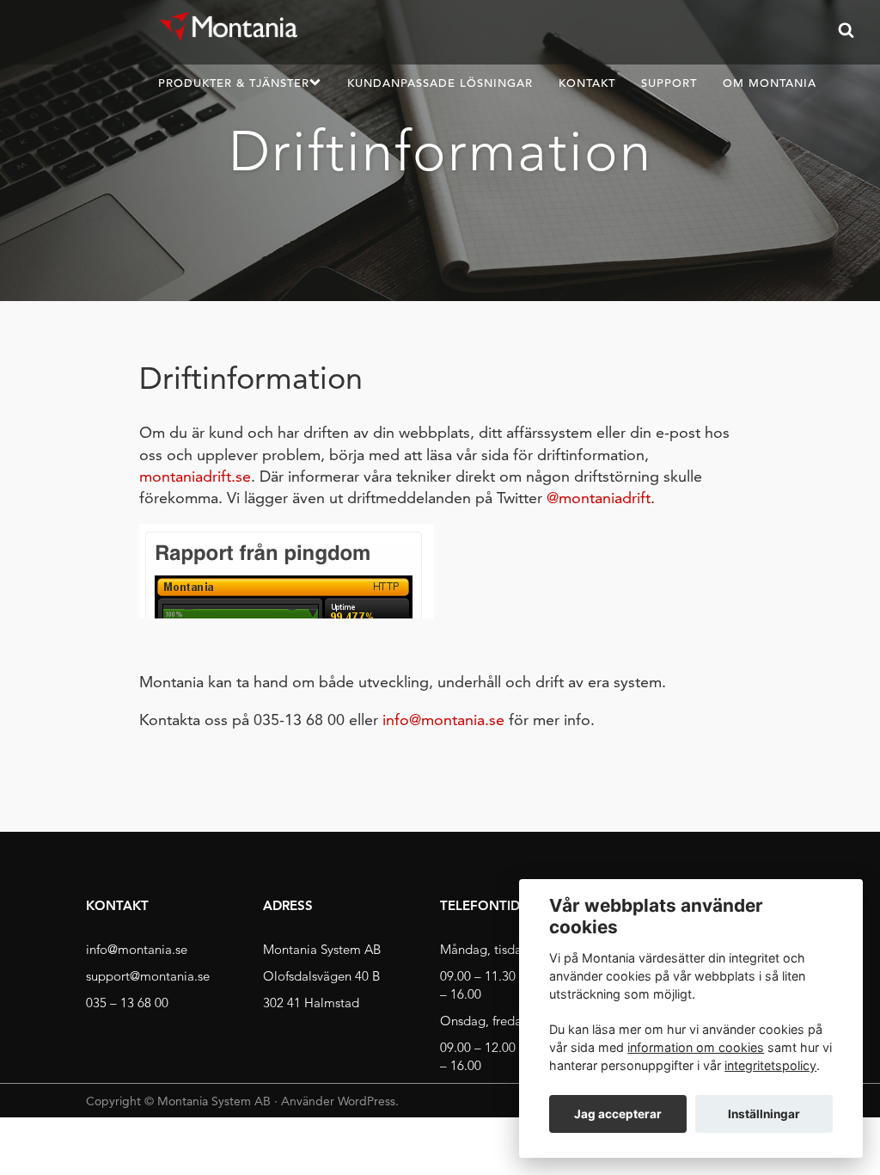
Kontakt (587, 83)
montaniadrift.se (195, 476)
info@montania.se (443, 719)
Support (669, 83)
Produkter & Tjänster (233, 83)
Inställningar (764, 1114)
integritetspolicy (770, 1065)
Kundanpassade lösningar (440, 83)
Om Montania (769, 83)
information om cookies (695, 1047)
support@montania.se (148, 976)
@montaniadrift (599, 498)
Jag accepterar (618, 1114)
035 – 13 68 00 (127, 1002)
